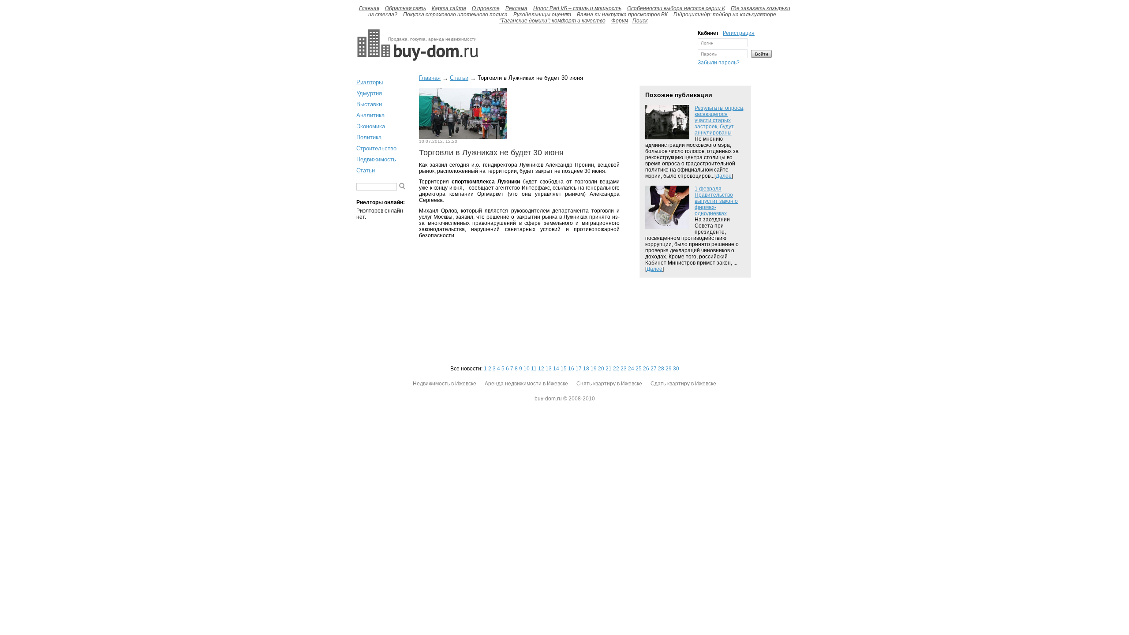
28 (661, 369)
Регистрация (739, 33)
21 (609, 369)
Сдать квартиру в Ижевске (683, 384)
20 (601, 369)
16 (571, 369)
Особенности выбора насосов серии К (676, 8)
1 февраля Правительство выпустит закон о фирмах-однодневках (716, 201)
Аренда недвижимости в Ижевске (526, 384)
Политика (368, 137)
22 (616, 369)
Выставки (369, 104)
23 (624, 369)
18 (586, 369)
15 (564, 369)
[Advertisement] (585, 50)
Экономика (370, 126)
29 (668, 369)
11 (534, 369)
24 (631, 369)
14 (556, 369)
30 (676, 369)
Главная (369, 8)
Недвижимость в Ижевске (444, 384)
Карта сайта (449, 8)
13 (549, 369)
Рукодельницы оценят (542, 14)
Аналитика (370, 115)
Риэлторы (369, 82)
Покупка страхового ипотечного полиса (455, 14)
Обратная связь (405, 8)
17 (579, 369)
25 (639, 369)
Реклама (516, 8)
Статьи (365, 170)
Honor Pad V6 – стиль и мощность (577, 8)
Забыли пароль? (719, 63)
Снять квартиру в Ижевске (609, 384)
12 (541, 369)
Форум (619, 21)
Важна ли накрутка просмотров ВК (622, 14)
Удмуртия (369, 93)
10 (526, 369)
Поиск (640, 21)
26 (646, 369)
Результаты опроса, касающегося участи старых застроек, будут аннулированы (719, 120)
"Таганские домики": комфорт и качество (552, 21)
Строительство (376, 148)
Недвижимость (376, 159)
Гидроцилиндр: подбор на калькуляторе (724, 14)
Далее (724, 176)
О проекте (486, 8)
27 (653, 369)
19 (594, 369)
